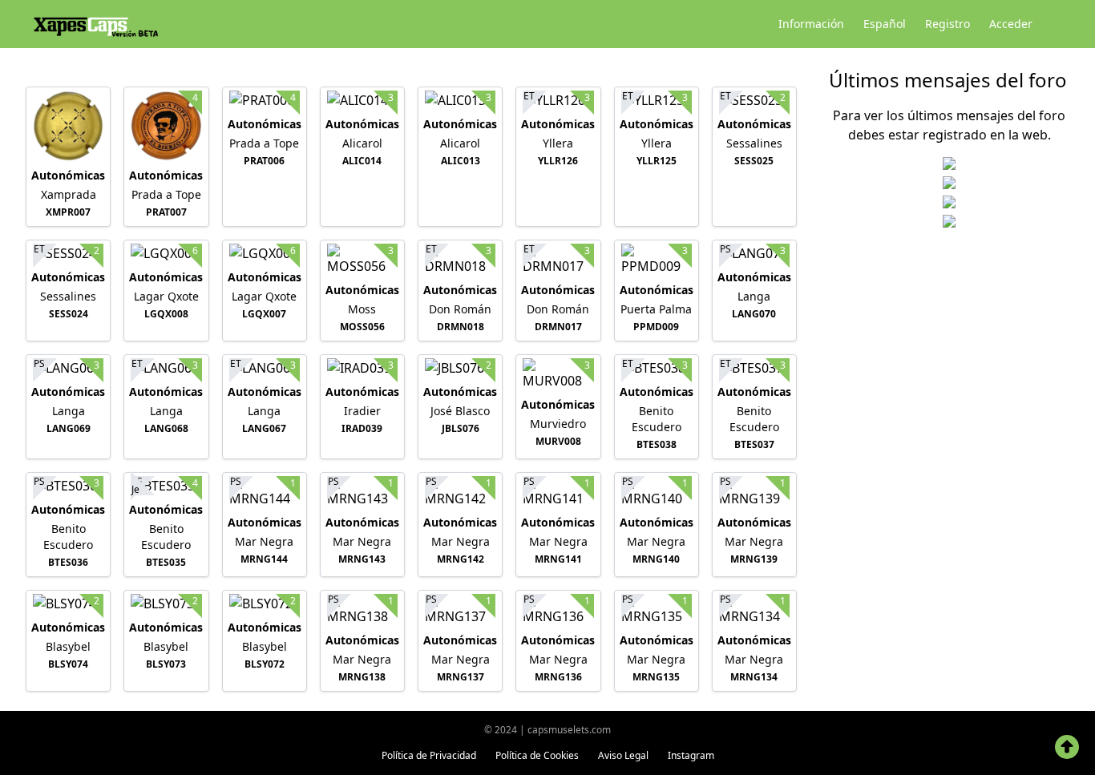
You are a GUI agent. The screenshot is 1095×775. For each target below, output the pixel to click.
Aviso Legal (623, 755)
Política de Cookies (537, 755)
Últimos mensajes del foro (948, 80)
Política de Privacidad (429, 755)
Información (811, 23)
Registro (947, 23)
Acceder (1010, 23)
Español (884, 23)
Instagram (691, 755)
